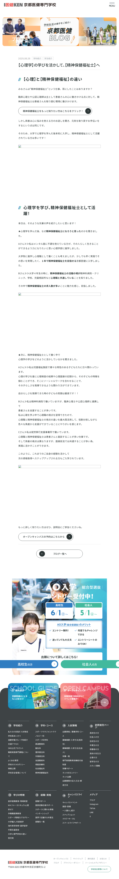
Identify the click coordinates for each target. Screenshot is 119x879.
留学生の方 (94, 761)
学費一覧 (66, 756)
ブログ (92, 800)
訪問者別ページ (102, 726)
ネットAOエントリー (70, 772)
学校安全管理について (17, 772)
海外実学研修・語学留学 (18, 825)
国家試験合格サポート (44, 805)
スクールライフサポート (71, 822)
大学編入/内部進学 (16, 821)
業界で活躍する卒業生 (44, 817)
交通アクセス (13, 744)
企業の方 (93, 757)
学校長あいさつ (14, 735)
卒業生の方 (94, 745)
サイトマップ (78, 858)
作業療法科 (40, 756)
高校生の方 (94, 732)
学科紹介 (37, 58)
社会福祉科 (40, 768)
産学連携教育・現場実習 (18, 801)
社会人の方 (94, 737)
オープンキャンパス (60, 858)
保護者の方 (94, 749)
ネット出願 (66, 776)
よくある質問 (13, 760)
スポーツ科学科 (41, 739)
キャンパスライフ (75, 795)
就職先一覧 (40, 821)
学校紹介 (18, 725)
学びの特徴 (19, 794)
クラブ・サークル (68, 818)
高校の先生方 (95, 753)
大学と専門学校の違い (17, 834)
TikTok (92, 808)
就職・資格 (46, 794)
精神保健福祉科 (41, 772)
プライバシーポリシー (72, 862)
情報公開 (11, 768)
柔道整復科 (40, 744)
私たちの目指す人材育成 (18, 731)
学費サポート (67, 768)
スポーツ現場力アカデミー (18, 817)
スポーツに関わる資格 (44, 809)
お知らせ (103, 858)
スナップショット (68, 814)
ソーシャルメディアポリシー (96, 862)
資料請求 (91, 858)
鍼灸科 (38, 748)
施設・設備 (66, 806)
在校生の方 (94, 741)
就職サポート (40, 801)
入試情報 (72, 725)
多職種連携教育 (14, 813)
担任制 (11, 838)
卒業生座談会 (13, 829)
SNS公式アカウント (15, 748)
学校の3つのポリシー (16, 764)
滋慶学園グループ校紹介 (18, 739)
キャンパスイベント (69, 802)
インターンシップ (42, 813)
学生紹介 (48, 58)
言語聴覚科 (40, 760)
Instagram (94, 804)
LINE (91, 812)
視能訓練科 (40, 764)
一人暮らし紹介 (68, 810)
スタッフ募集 (95, 765)
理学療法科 (40, 752)
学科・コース (47, 725)
